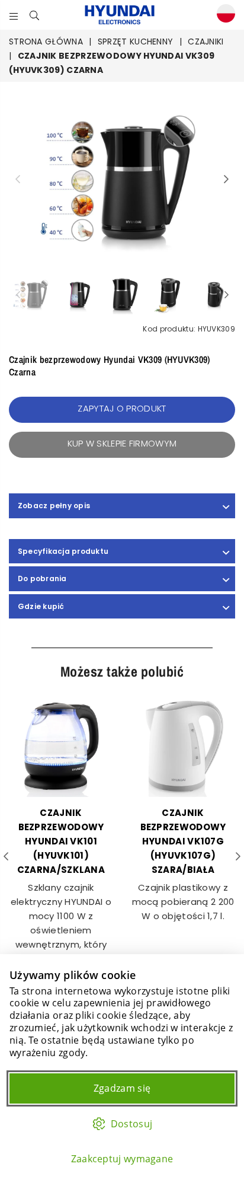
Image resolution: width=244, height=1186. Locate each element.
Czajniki (205, 41)
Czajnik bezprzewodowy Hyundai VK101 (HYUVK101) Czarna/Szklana (61, 841)
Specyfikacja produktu (63, 551)
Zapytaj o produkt (122, 408)
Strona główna (46, 41)
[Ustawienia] (223, 15)
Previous (18, 180)
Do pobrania (42, 578)
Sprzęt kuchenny (136, 41)
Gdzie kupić (41, 606)
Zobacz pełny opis (54, 505)
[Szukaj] (34, 15)
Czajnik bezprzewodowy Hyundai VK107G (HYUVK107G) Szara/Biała (183, 841)
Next (226, 180)
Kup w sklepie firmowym (122, 443)
